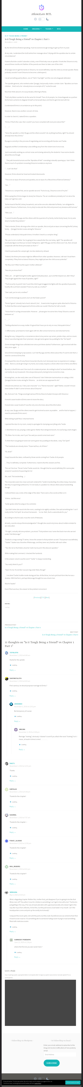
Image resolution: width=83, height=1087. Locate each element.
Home (25, 29)
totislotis (14, 653)
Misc (59, 29)
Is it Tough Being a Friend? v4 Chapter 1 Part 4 (23, 626)
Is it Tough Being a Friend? (16, 36)
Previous (37, 597)
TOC (43, 597)
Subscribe (51, 1063)
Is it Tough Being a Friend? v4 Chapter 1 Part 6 (60, 633)
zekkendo (18, 704)
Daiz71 (12, 763)
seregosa (13, 892)
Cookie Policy (37, 1083)
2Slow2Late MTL (41, 14)
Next (47, 597)
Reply (12, 670)
